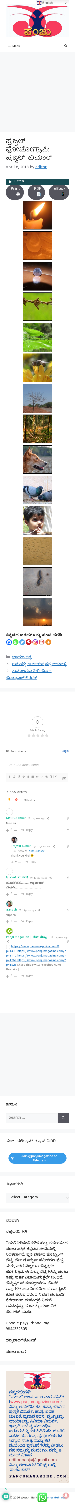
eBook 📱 (59, 192)
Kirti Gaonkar (36, 851)
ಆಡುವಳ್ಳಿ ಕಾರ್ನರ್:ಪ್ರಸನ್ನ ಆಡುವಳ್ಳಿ (39, 664)
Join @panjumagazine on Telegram (39, 1158)
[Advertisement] (37, 93)
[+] (55, 776)
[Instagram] (35, 642)
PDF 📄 (37, 192)
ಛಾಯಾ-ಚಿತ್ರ (22, 657)
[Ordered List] (28, 776)
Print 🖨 (15, 192)
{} (51, 776)
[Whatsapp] (15, 642)
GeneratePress (55, 1498)
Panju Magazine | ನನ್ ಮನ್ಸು (26, 937)
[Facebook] (9, 642)
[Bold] (9, 776)
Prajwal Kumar (21, 846)
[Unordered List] (32, 776)
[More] (48, 642)
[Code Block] (41, 776)
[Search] (63, 1118)
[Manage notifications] (66, 1496)
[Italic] (14, 776)
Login (65, 751)
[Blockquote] (37, 776)
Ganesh (11, 910)
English (47, 2)
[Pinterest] (29, 642)
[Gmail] (42, 642)
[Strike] (23, 776)
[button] (66, 46)
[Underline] (18, 776)
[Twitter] (22, 642)
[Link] (46, 776)
